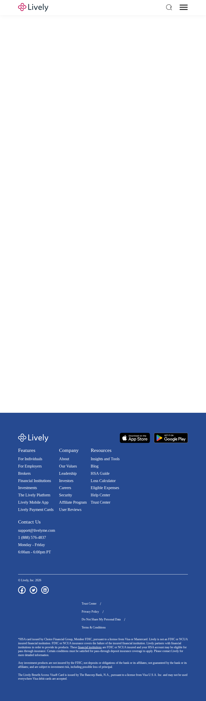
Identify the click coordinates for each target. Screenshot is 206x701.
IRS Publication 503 (107, 385)
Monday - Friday (31, 545)
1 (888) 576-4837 (32, 537)
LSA (175, 121)
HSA (144, 121)
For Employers (30, 466)
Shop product (103, 320)
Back (175, 267)
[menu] (183, 7)
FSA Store (102, 380)
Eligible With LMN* (139, 206)
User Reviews (70, 509)
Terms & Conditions (94, 627)
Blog (94, 466)
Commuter (25, 127)
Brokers (24, 473)
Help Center (100, 495)
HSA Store (83, 380)
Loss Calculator (103, 481)
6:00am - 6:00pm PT (34, 552)
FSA (154, 121)
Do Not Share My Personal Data (101, 619)
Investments (27, 488)
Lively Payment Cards (36, 509)
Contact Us (29, 521)
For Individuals (30, 459)
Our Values (68, 466)
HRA (164, 121)
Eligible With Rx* (87, 206)
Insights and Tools (105, 459)
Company (69, 450)
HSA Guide (100, 473)
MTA (185, 121)
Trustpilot (25, 561)
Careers (65, 488)
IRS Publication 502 (78, 385)
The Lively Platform (34, 495)
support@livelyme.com (36, 530)
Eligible (45, 206)
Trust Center (100, 502)
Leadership (68, 473)
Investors (66, 481)
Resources (101, 450)
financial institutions (90, 647)
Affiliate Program (73, 502)
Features (26, 450)
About (64, 459)
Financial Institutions (34, 481)
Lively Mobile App (33, 502)
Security (65, 495)
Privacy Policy (90, 611)
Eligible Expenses (105, 488)
